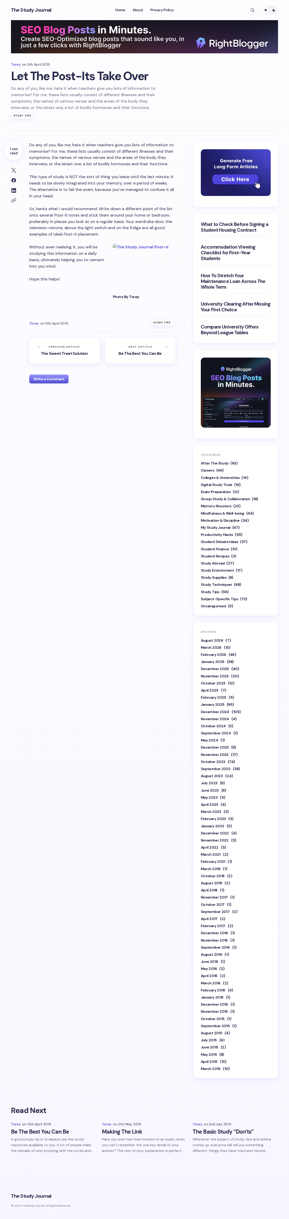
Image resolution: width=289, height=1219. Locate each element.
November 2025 (215, 676)
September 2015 (215, 1026)
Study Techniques (216, 584)
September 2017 (215, 911)
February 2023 (213, 819)
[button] (252, 10)
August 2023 (212, 776)
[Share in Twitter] (14, 170)
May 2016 (209, 969)
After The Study (214, 463)
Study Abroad (213, 563)
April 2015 (209, 1061)
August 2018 (211, 883)
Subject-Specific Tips (219, 599)
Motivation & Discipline (220, 520)
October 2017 (212, 904)
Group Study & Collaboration (225, 499)
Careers (208, 470)
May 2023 (209, 797)
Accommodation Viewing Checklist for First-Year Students (228, 253)
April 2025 (209, 690)
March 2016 (210, 983)
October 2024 (213, 726)
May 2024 (209, 740)
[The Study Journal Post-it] (144, 267)
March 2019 (210, 869)
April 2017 (209, 919)
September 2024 (216, 733)
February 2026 (213, 654)
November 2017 (214, 897)
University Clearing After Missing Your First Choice (235, 307)
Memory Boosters (216, 506)
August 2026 (212, 640)
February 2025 (213, 697)
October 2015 (212, 1019)
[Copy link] (14, 200)
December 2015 (214, 1004)
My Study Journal (216, 527)
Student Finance (215, 549)
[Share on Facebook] (14, 180)
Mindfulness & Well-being (222, 513)
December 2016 (214, 933)
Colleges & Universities (220, 477)
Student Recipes (215, 556)
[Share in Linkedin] (14, 190)
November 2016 (214, 940)
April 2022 (209, 847)
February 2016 (213, 990)
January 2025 (212, 704)
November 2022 (215, 840)
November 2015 (214, 1011)
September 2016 (215, 947)
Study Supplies (214, 577)
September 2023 (215, 769)
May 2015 (209, 1054)
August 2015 (211, 1033)
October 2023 (213, 762)
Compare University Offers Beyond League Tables (229, 330)
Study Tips (22, 115)
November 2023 (214, 754)
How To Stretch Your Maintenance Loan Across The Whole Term (233, 281)
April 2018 (209, 890)
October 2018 (212, 876)
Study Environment (217, 570)
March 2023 (211, 811)
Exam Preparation (216, 492)
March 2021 (210, 854)
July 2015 (209, 1040)
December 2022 (215, 833)
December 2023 (215, 747)
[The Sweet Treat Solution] (64, 351)
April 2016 (209, 976)
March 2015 (210, 1069)
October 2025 (213, 683)
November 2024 (215, 719)
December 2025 (215, 669)
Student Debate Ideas (219, 542)
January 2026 (212, 662)
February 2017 (213, 926)
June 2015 (209, 1047)
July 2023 (209, 783)
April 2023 (209, 804)
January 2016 (212, 997)
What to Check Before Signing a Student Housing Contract (234, 227)
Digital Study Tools (216, 485)
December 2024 (215, 712)
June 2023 (210, 790)
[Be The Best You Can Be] (140, 351)
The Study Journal (31, 10)
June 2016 (209, 961)
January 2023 (212, 826)
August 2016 (211, 954)
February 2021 (213, 861)
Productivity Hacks (217, 534)
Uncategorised (213, 606)
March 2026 (211, 647)
